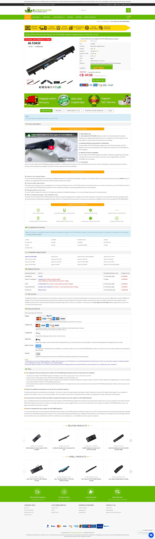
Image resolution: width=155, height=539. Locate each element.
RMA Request (109, 510)
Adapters (46, 17)
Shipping (79, 17)
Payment (70, 17)
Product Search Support (34, 234)
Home (28, 17)
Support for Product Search (113, 512)
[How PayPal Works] (103, 526)
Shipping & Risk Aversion (94, 110)
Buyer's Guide (102, 4)
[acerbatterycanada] (38, 10)
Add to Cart (99, 80)
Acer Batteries (105, 21)
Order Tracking (90, 17)
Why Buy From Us (28, 512)
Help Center (127, 4)
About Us (111, 4)
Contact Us (119, 4)
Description (46, 110)
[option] (50, 60)
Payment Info (82, 512)
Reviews (59, 110)
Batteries (35, 17)
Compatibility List (73, 110)
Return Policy (55, 512)
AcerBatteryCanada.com (76, 532)
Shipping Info (82, 510)
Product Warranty (28, 510)
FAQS (110, 110)
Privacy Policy (27, 514)
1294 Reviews (93, 41)
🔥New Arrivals (58, 17)
